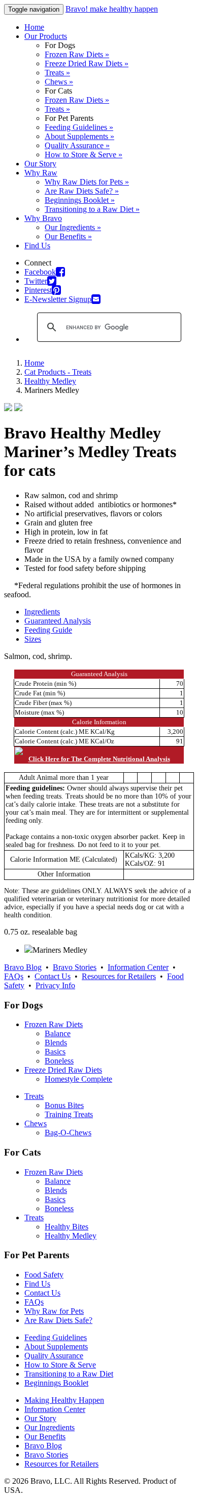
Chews (35, 1123)
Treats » (57, 72)
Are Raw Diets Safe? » (82, 191)
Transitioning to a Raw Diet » (92, 209)
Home (34, 27)
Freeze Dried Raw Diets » (86, 63)
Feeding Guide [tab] (48, 630)
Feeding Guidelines (55, 1337)
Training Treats (69, 1114)
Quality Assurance (53, 1355)
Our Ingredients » (73, 227)
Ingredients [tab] (42, 611)
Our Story (40, 163)
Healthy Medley (50, 381)
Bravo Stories (74, 967)
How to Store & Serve (60, 1364)
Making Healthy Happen (64, 1400)
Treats (34, 1096)
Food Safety (43, 1274)
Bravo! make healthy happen (111, 9)
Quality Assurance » (77, 145)
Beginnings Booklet (56, 1383)
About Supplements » (79, 136)
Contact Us (53, 976)
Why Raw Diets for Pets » (87, 182)
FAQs (13, 976)
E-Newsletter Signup (57, 299)
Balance (58, 1033)
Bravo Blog (23, 967)
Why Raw (40, 172)
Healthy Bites (66, 1226)
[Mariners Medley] (28, 950)
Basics (55, 1051)
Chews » (59, 81)
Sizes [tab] (32, 639)
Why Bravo (43, 218)
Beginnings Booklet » (80, 200)
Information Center (138, 967)
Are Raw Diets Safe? (58, 1320)
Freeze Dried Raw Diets (63, 1070)
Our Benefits (44, 1436)
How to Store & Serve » (83, 154)
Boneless (59, 1060)
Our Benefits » (68, 236)
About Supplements (56, 1346)
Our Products (45, 36)
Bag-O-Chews (68, 1132)
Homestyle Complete (78, 1079)
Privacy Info (55, 985)
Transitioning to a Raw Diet (68, 1373)
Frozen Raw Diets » (77, 54)
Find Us (37, 245)
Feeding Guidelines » (79, 127)
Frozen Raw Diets (53, 1024)
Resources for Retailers (119, 976)
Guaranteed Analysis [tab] (57, 620)
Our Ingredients (49, 1427)
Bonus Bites (64, 1105)
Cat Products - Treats (57, 372)
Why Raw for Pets (54, 1311)
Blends (56, 1042)
